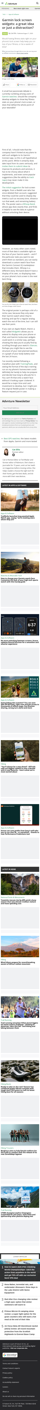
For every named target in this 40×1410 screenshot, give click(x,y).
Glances (33, 345)
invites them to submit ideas (15, 166)
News (5, 33)
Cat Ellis (13, 33)
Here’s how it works (22, 53)
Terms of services (27, 419)
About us (6, 1392)
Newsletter (33, 85)
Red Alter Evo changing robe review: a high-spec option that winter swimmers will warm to (21, 1302)
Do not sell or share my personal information (19, 1396)
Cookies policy (8, 1378)
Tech (4, 14)
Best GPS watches (12, 438)
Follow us (22, 85)
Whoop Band (29, 204)
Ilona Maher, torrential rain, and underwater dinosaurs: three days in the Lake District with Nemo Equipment (21, 1288)
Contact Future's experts (11, 1368)
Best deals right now (21, 8)
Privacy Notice (30, 421)
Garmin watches (9, 96)
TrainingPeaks (26, 364)
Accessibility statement (11, 1382)
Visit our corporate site (18, 1348)
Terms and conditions (10, 1364)
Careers (5, 1387)
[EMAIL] (14, 455)
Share (7, 85)
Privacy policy (7, 1373)
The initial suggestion (11, 187)
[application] (20, 229)
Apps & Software (14, 14)
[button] (2, 3)
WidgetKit (16, 331)
